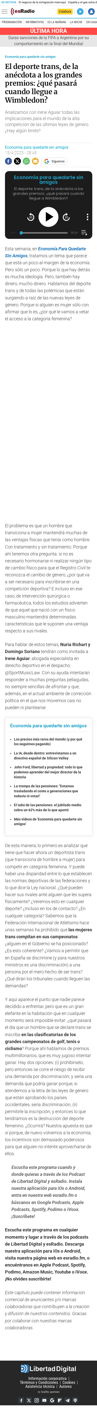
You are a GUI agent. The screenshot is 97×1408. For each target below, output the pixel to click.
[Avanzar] (66, 216)
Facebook (21, 1400)
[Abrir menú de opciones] (87, 217)
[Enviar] (26, 161)
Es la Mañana (57, 22)
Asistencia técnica (40, 1386)
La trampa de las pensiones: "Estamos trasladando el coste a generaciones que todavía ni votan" (46, 791)
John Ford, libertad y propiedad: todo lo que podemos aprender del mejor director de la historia (48, 772)
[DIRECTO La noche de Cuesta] (80, 11)
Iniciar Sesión (91, 11)
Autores (65, 1386)
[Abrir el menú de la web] (5, 11)
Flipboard (60, 1400)
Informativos (35, 22)
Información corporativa (47, 1378)
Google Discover (52, 1400)
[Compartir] (8, 161)
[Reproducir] (48, 217)
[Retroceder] (31, 216)
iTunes (75, 1400)
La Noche (76, 22)
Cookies (68, 1382)
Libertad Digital (48, 1369)
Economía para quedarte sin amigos (30, 57)
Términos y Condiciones (39, 1382)
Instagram (37, 1400)
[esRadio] (22, 11)
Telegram (67, 1400)
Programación (12, 22)
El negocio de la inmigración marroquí (42, 2)
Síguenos (58, 161)
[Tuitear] (17, 161)
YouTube (44, 1400)
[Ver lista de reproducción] (84, 233)
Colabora (65, 11)
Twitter (29, 1400)
